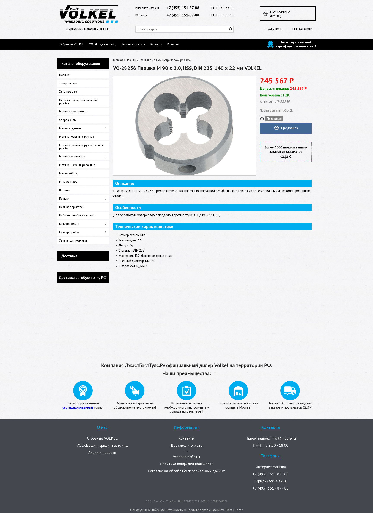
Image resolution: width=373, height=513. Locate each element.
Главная (118, 60)
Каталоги (156, 44)
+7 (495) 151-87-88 (183, 7)
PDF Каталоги (302, 29)
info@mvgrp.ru (283, 438)
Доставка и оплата (133, 44)
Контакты (173, 44)
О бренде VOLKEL (72, 44)
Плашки (131, 60)
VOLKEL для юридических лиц (102, 445)
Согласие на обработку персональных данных (186, 470)
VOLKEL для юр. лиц (102, 44)
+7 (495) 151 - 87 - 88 (271, 473)
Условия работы (186, 456)
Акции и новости (102, 452)
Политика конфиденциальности (186, 463)
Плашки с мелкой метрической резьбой (165, 60)
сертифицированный (77, 407)
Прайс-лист (273, 29)
